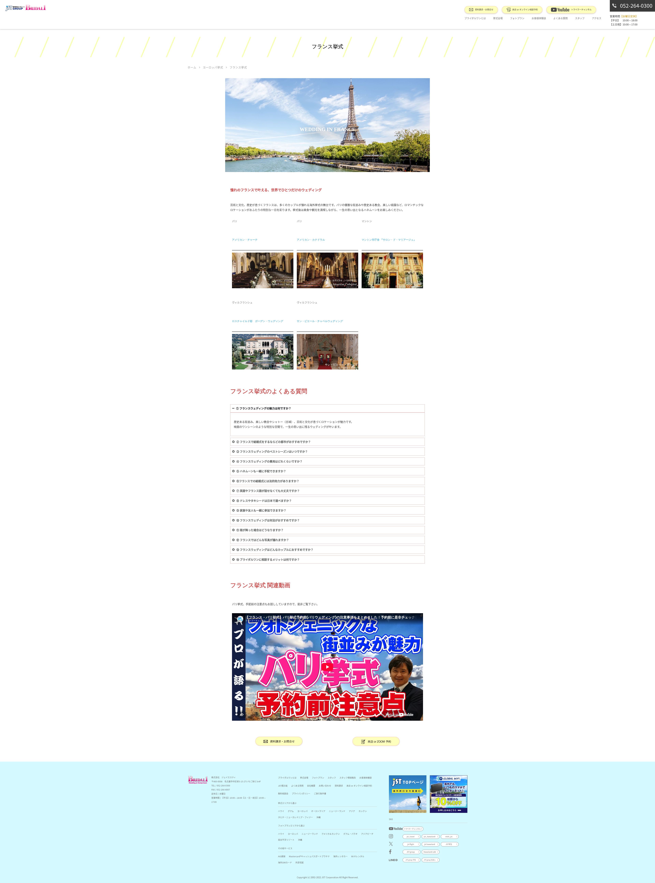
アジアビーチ (367, 833)
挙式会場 (498, 18)
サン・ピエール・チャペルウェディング (320, 321)
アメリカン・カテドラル (311, 239)
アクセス (596, 18)
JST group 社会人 (430, 860)
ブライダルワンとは (475, 18)
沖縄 (318, 817)
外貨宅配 (299, 862)
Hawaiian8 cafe (430, 852)
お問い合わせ (325, 785)
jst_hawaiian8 (429, 836)
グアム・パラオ (350, 833)
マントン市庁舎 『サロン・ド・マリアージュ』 (389, 239)
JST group (411, 852)
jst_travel (410, 836)
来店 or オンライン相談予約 (525, 9)
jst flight (410, 844)
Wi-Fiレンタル (357, 856)
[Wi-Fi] (448, 794)
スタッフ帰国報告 (347, 777)
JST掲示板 (283, 785)
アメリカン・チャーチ (245, 239)
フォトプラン (517, 18)
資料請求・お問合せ (484, 9)
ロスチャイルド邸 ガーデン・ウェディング (257, 321)
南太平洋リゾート (286, 839)
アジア (352, 811)
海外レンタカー (340, 856)
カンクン (363, 811)
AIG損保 (281, 856)
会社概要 (311, 785)
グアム (291, 811)
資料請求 (339, 785)
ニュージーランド (337, 811)
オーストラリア (318, 811)
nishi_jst (448, 836)
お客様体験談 (539, 18)
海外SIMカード (285, 862)
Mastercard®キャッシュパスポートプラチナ (309, 856)
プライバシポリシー (301, 793)
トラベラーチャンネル (581, 9)
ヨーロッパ (302, 811)
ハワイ (281, 811)
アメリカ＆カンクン (331, 833)
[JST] (407, 794)
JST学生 (449, 844)
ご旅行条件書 (320, 793)
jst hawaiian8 (429, 844)
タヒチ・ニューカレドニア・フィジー (295, 817)
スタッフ (332, 777)
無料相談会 (283, 793)
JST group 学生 (410, 860)
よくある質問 (560, 18)
